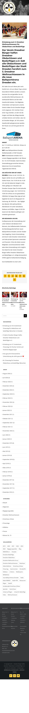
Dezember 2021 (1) (8, 414)
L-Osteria (11, 572)
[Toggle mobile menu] (26, 6)
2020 (8, 546)
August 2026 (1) (7, 373)
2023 (22, 546)
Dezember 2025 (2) (8, 386)
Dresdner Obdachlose (9, 557)
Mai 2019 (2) (6, 451)
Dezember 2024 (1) (8, 390)
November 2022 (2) (8, 402)
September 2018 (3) (8, 459)
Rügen (4, 583)
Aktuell (5, 503)
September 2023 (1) (8, 394)
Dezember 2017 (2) (8, 480)
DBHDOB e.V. (6, 552)
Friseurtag (5, 569)
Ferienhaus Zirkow (8, 519)
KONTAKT (22, 670)
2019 (4, 546)
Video (4, 595)
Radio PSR (15, 580)
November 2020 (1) (8, 431)
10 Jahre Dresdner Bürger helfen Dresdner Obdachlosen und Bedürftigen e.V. (12, 337)
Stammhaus (13, 589)
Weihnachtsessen (12, 595)
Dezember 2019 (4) (8, 443)
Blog (20, 549)
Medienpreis (19, 572)
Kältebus (5, 527)
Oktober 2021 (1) (8, 418)
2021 (13, 546)
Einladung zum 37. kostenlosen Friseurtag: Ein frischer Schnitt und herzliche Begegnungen (13, 347)
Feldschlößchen (7, 566)
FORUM (14, 672)
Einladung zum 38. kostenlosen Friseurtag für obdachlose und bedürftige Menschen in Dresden (12, 328)
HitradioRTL (23, 569)
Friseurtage (6, 523)
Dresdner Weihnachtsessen (11, 515)
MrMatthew (6, 575)
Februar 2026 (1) (7, 382)
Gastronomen (14, 569)
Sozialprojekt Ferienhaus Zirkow (11, 586)
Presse (5, 531)
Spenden (5, 589)
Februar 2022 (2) (7, 406)
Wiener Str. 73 (7, 535)
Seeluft (10, 583)
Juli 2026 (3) (6, 377)
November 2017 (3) (8, 484)
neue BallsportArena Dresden (11, 577)
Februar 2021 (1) (7, 427)
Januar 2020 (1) (7, 439)
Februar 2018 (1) (7, 472)
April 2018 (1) (7, 463)
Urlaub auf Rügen (7, 592)
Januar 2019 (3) (7, 455)
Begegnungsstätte (8, 511)
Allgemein (6, 507)
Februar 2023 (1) (7, 398)
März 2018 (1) (7, 467)
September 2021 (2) (8, 422)
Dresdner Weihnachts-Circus (10, 560)
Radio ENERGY (6, 580)
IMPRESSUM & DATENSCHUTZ (11, 670)
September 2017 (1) (8, 488)
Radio (22, 577)
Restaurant (23, 580)
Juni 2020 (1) (6, 435)
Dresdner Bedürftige (8, 554)
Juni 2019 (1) (6, 447)
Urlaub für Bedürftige (19, 592)
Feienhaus (22, 563)
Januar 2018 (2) (7, 476)
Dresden (14, 552)
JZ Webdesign (20, 668)
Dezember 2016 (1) (8, 492)
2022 (17, 546)
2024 (4, 549)
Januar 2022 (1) (7, 410)
